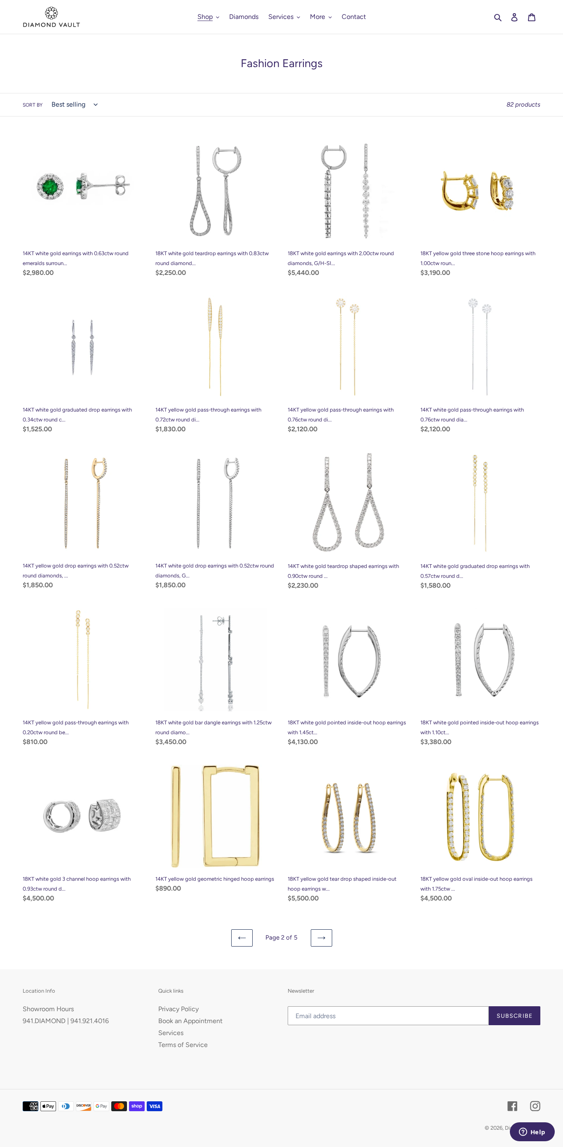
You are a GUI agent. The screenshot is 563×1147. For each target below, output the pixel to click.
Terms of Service (183, 1045)
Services (170, 1033)
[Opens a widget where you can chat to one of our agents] (532, 1132)
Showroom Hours (48, 1009)
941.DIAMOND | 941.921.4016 (66, 1021)
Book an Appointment (190, 1021)
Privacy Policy (178, 1009)
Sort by (32, 105)
